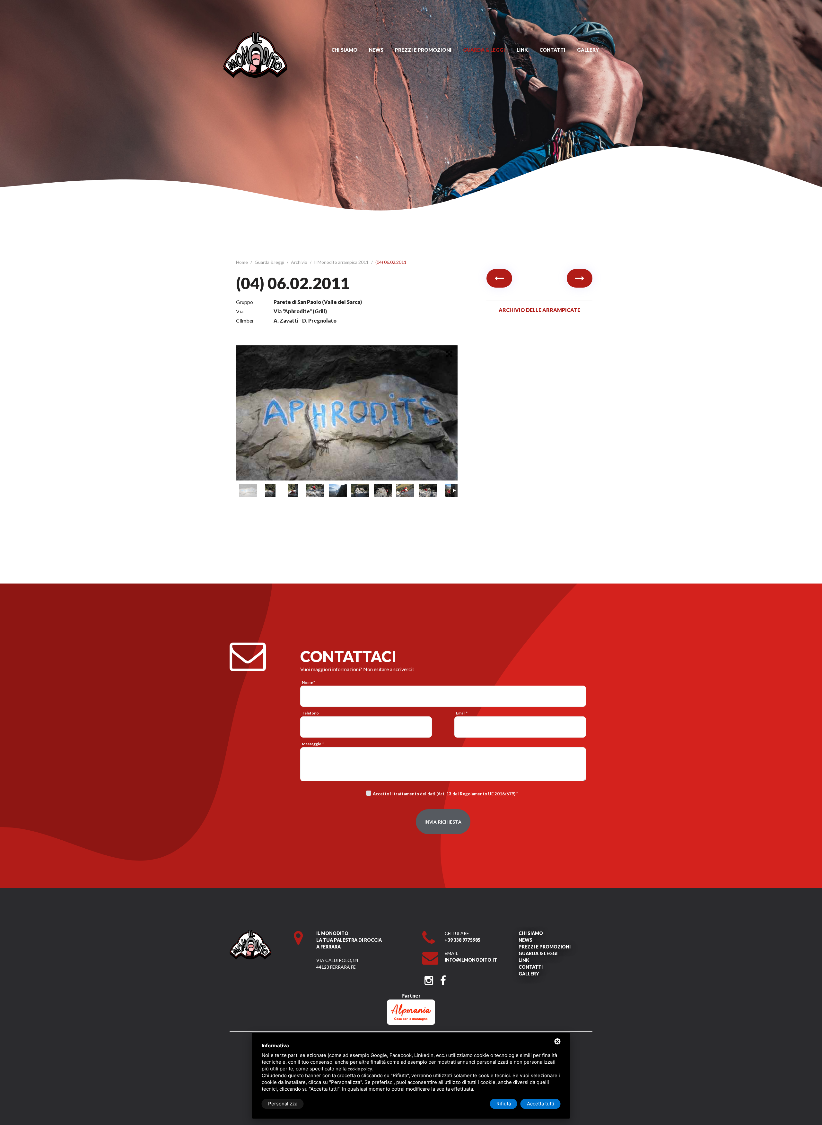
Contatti (552, 50)
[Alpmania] (411, 1003)
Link (522, 50)
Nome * (308, 682)
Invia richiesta (442, 821)
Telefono (310, 713)
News (376, 50)
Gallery (588, 50)
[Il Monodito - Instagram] (428, 978)
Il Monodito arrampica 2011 (342, 262)
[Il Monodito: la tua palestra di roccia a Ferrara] (255, 35)
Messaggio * (313, 743)
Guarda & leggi (484, 50)
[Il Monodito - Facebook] (443, 978)
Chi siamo (344, 50)
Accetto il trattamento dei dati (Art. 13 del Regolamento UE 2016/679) (444, 793)
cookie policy (360, 1069)
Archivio (299, 262)
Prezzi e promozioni (423, 50)
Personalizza (282, 1104)
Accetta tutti (540, 1104)
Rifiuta (503, 1104)
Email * (462, 713)
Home (242, 262)
